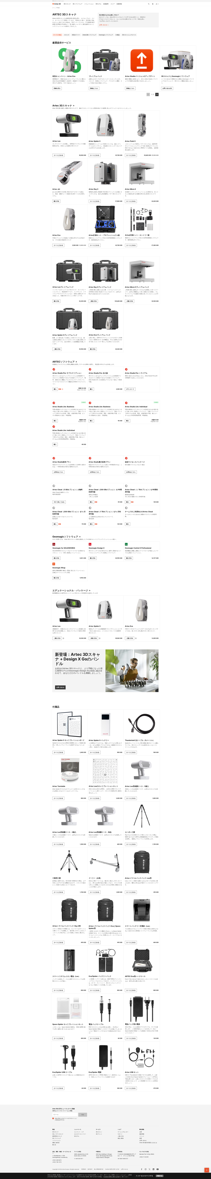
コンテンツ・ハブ (79, 1132)
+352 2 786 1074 (56, 1162)
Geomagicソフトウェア (106, 35)
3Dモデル (76, 1136)
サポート (120, 1134)
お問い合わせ (103, 25)
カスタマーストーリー (80, 1134)
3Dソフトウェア (56, 1138)
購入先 (54, 1144)
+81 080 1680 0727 (123, 1158)
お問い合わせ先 (167, 88)
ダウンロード (130, 389)
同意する (159, 1176)
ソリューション (56, 1140)
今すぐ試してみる (59, 502)
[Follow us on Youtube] (158, 1169)
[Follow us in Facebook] (141, 1169)
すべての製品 (57, 35)
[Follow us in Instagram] (145, 1169)
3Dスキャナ (55, 1132)
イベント (141, 1136)
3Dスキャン (99, 1132)
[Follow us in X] (149, 1169)
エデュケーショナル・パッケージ (70, 590)
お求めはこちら (58, 472)
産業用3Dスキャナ (57, 1136)
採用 (140, 1138)
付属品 (118, 35)
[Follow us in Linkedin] (153, 1169)
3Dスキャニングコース (129, 35)
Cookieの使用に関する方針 (112, 1169)
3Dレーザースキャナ (57, 1134)
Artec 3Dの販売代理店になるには (148, 1142)
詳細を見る (57, 88)
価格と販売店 (56, 1142)
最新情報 (141, 1134)
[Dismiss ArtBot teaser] (203, 1167)
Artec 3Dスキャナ (62, 105)
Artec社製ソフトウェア (89, 35)
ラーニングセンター (123, 1132)
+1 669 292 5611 (78, 1158)
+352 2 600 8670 (56, 1160)
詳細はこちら (94, 88)
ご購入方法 (93, 301)
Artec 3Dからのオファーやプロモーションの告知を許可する (66, 1119)
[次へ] (157, 94)
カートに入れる (58, 155)
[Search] (149, 4)
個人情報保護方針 (98, 1169)
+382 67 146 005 (143, 1157)
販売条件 (90, 1169)
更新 (59, 389)
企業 (140, 1132)
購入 (55, 389)
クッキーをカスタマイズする (144, 1176)
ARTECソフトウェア (63, 361)
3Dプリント (99, 1134)
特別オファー (76, 35)
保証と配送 (121, 1138)
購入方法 (56, 201)
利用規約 (83, 1169)
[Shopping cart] (153, 4)
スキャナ (66, 35)
